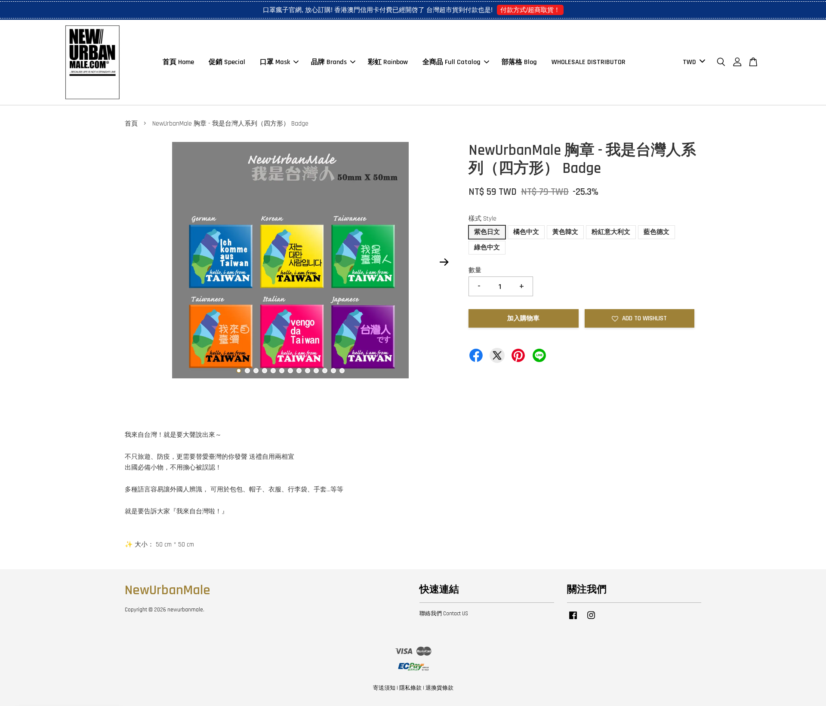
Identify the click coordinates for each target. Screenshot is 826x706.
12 (333, 370)
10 (316, 370)
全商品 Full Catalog (451, 62)
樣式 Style (482, 219)
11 (324, 370)
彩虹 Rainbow (388, 62)
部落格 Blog (519, 62)
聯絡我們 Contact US (443, 613)
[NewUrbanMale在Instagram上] (591, 619)
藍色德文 (656, 232)
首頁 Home (178, 62)
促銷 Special (227, 62)
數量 (474, 270)
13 (342, 370)
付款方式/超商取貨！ (530, 9)
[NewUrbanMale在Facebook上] (573, 619)
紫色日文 (487, 232)
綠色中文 (487, 247)
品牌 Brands (329, 62)
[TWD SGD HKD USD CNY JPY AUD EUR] (692, 62)
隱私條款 (410, 688)
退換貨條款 (439, 688)
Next (444, 262)
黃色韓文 (565, 232)
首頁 (131, 124)
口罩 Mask (275, 62)
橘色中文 (526, 232)
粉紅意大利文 (611, 232)
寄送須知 (384, 688)
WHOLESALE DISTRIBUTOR (589, 62)
